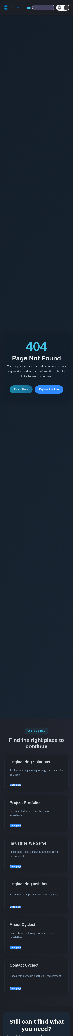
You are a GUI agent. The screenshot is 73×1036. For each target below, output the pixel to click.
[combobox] (43, 7)
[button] (62, 8)
